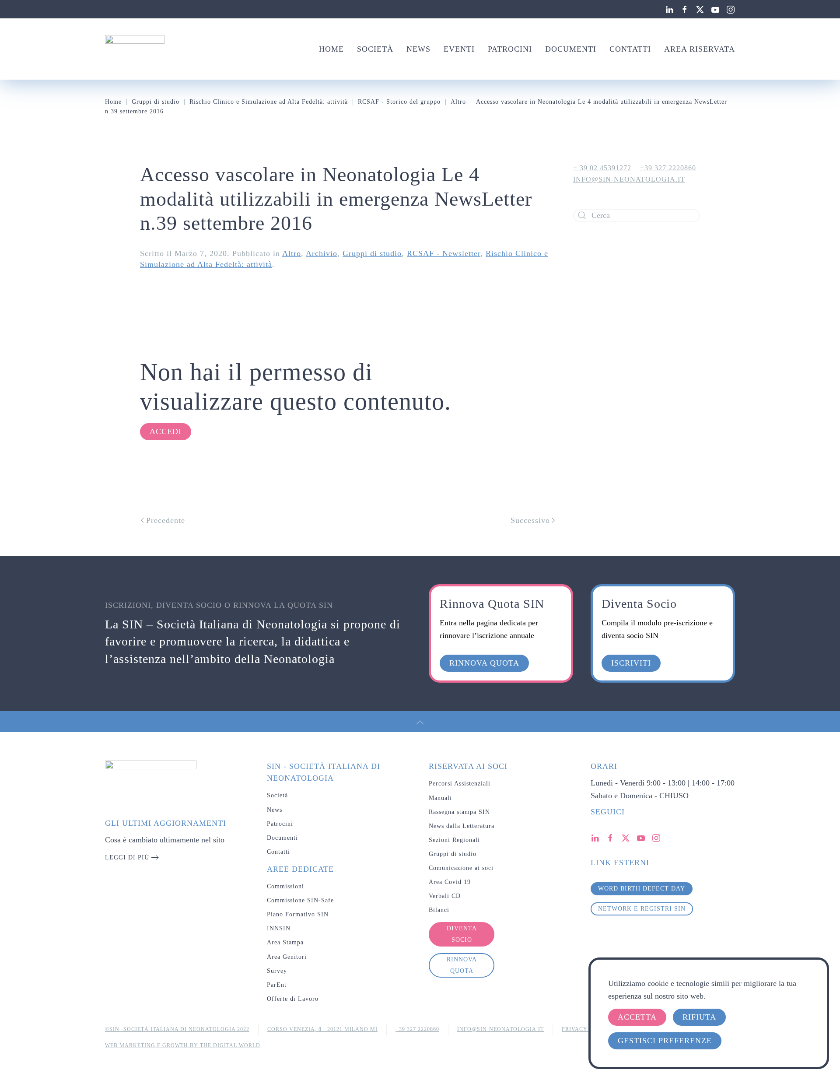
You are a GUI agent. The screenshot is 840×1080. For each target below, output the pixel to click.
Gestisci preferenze (665, 1040)
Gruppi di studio (372, 253)
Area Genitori (287, 957)
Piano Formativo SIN (298, 914)
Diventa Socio (462, 934)
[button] (420, 722)
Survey (277, 971)
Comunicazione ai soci (461, 868)
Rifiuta (699, 1017)
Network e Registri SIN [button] (642, 908)
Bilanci (439, 910)
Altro (291, 253)
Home (331, 49)
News (418, 49)
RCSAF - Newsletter (443, 253)
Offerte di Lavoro (292, 999)
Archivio (321, 253)
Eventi (459, 49)
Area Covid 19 (450, 882)
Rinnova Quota (462, 965)
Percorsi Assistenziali (459, 783)
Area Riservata (699, 49)
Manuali (440, 798)
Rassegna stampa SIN (459, 812)
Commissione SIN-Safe (300, 900)
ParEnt (277, 985)
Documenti (570, 49)
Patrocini (510, 49)
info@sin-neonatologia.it (629, 179)
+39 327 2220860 (668, 168)
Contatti (630, 49)
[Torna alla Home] (134, 49)
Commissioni (285, 886)
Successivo (530, 520)
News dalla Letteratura (461, 826)
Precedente (165, 520)
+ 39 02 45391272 (602, 168)
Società (375, 49)
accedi (166, 431)
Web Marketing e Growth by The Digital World (182, 1045)
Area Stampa (285, 942)
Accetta (637, 1017)
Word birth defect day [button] (641, 888)
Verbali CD (445, 896)
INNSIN (278, 928)
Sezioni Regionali (454, 840)
